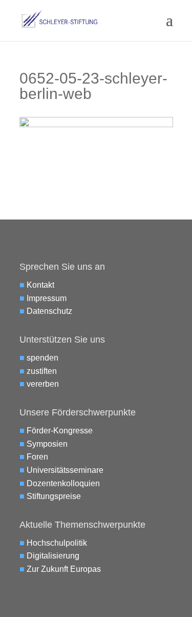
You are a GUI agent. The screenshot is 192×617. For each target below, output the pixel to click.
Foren (37, 456)
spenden (42, 357)
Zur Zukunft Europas (64, 569)
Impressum (47, 298)
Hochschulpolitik (57, 543)
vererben (43, 384)
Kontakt (40, 285)
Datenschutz (49, 311)
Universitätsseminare (65, 470)
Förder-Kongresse (60, 430)
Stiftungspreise (54, 496)
